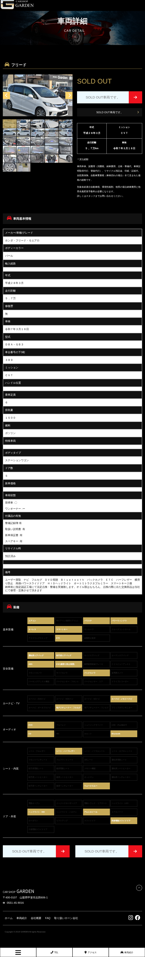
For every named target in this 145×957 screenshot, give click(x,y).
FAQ (47, 918)
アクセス (92, 952)
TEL (56, 952)
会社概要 (36, 918)
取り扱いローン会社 (66, 918)
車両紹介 (128, 952)
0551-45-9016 (15, 902)
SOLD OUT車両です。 (109, 112)
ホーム (9, 918)
